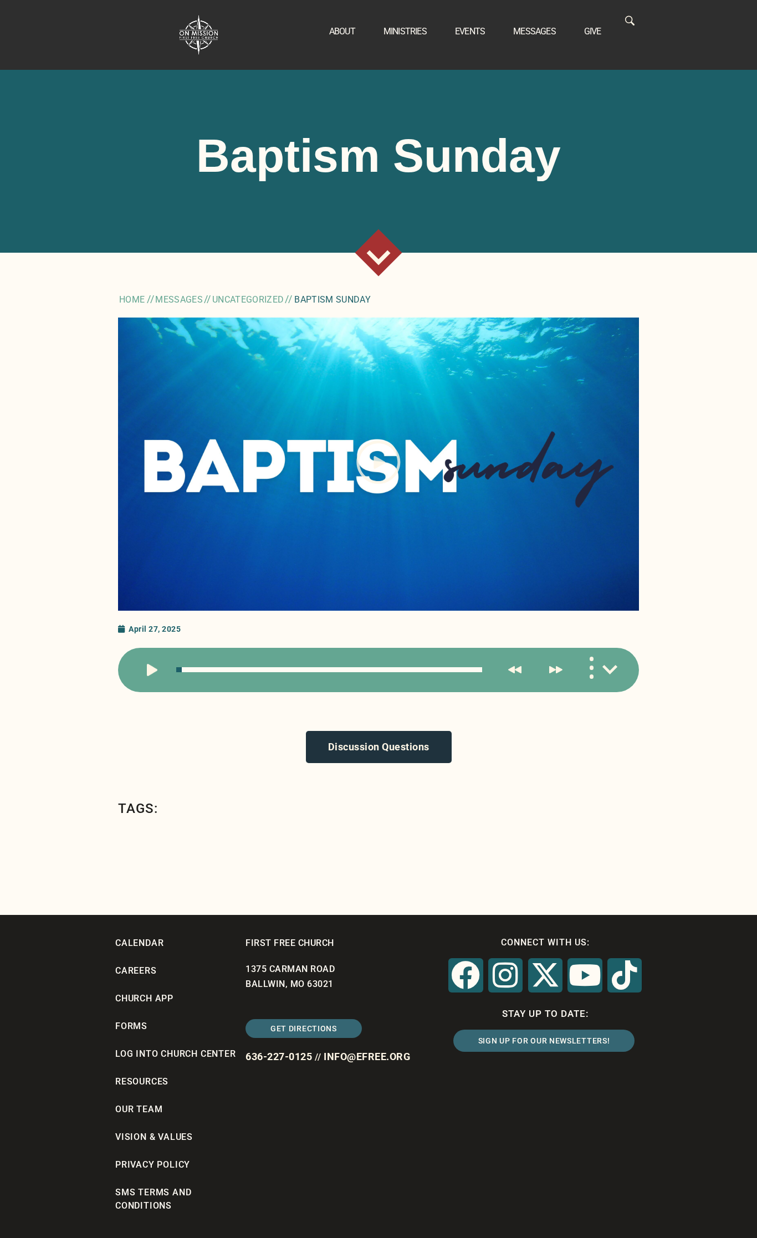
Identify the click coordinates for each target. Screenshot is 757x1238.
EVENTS (470, 31)
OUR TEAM (138, 1109)
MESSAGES (534, 31)
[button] (378, 464)
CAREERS (136, 970)
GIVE (592, 31)
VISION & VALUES (154, 1137)
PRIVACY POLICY (152, 1164)
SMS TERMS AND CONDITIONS (153, 1199)
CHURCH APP (144, 998)
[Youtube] (584, 975)
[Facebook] (465, 975)
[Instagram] (505, 975)
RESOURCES (141, 1081)
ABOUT (342, 31)
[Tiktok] (624, 975)
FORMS (131, 1026)
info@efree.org (367, 1056)
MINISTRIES (405, 31)
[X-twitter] (545, 975)
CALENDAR (139, 943)
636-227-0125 (278, 1056)
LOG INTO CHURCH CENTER (175, 1053)
